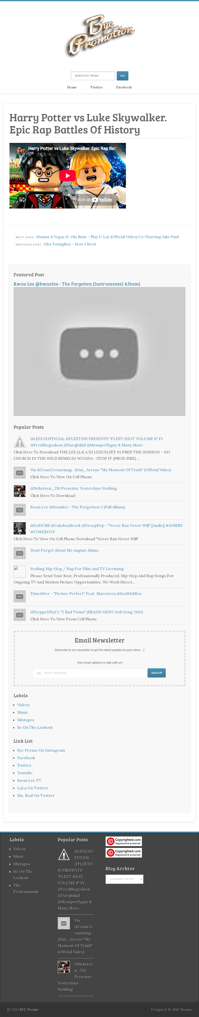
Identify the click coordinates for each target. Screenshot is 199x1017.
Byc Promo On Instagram (41, 750)
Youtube (25, 772)
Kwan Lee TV (29, 780)
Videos (23, 704)
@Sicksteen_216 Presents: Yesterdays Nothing (73, 488)
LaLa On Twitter (32, 787)
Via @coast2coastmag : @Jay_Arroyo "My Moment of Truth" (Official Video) (100, 469)
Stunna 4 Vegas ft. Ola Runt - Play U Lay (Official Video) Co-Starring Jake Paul (107, 236)
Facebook (124, 87)
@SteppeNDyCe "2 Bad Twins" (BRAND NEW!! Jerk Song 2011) (86, 611)
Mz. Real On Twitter (36, 795)
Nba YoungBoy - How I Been (70, 244)
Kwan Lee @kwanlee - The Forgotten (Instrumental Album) (77, 284)
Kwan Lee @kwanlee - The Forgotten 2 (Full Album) (77, 506)
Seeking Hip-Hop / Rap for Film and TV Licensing (77, 568)
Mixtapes (25, 719)
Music (22, 712)
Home (72, 87)
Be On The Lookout (35, 727)
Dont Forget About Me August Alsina (64, 550)
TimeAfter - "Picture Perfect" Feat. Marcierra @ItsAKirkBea (85, 593)
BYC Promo (182, 1010)
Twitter (96, 87)
